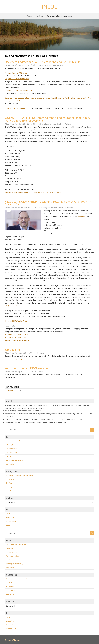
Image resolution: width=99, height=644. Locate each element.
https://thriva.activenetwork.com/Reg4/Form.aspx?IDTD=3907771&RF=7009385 (34, 192)
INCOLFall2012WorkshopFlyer (16, 321)
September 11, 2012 (24, 208)
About (29, 16)
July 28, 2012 (22, 372)
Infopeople (10, 445)
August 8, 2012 (22, 353)
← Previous (9, 391)
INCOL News (39, 372)
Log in (8, 514)
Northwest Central (12, 453)
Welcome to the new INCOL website (26, 368)
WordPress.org (11, 525)
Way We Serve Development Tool (17, 334)
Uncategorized (11, 487)
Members (39, 16)
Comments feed (11, 521)
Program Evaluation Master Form (17, 79)
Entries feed (10, 517)
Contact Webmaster (13, 640)
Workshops (68, 124)
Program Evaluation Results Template (18, 90)
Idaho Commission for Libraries (16, 441)
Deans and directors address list (17, 108)
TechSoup (9, 456)
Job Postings (40, 353)
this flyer (81, 216)
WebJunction (10, 464)
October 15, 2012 (23, 65)
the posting (18, 359)
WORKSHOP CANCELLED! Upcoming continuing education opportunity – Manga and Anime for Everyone (48, 119)
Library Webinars (11, 449)
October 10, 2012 (23, 124)
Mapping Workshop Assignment (16, 337)
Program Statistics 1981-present (16, 73)
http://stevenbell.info (12, 306)
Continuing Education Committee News (51, 65)
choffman (10, 65)
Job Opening (12, 349)
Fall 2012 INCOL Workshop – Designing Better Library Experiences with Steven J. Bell (48, 203)
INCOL (49, 6)
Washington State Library (14, 460)
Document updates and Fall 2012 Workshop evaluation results (42, 62)
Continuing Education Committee (59, 16)
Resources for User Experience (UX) (18, 340)
